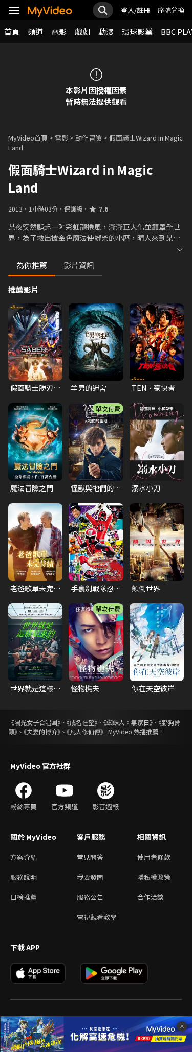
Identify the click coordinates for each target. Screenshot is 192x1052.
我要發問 (90, 877)
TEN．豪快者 (153, 388)
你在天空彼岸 (153, 688)
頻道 (35, 31)
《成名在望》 (82, 722)
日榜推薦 (23, 897)
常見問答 (90, 857)
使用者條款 (153, 857)
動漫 (106, 31)
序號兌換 (171, 10)
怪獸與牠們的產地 (96, 488)
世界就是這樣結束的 (35, 688)
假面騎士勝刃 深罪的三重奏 (31, 388)
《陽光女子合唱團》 (34, 722)
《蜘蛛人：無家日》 (128, 722)
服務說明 (23, 877)
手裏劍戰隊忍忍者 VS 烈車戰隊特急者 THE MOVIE (96, 588)
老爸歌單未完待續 (35, 588)
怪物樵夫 (85, 688)
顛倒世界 (146, 588)
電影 (59, 31)
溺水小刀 (146, 488)
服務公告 (90, 897)
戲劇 (82, 31)
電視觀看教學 (97, 917)
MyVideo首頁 (28, 138)
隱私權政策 (153, 877)
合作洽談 (150, 897)
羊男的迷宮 (88, 388)
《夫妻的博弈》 (42, 731)
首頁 (11, 31)
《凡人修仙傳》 (86, 731)
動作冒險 (88, 138)
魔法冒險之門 (31, 488)
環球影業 (137, 31)
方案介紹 (23, 857)
